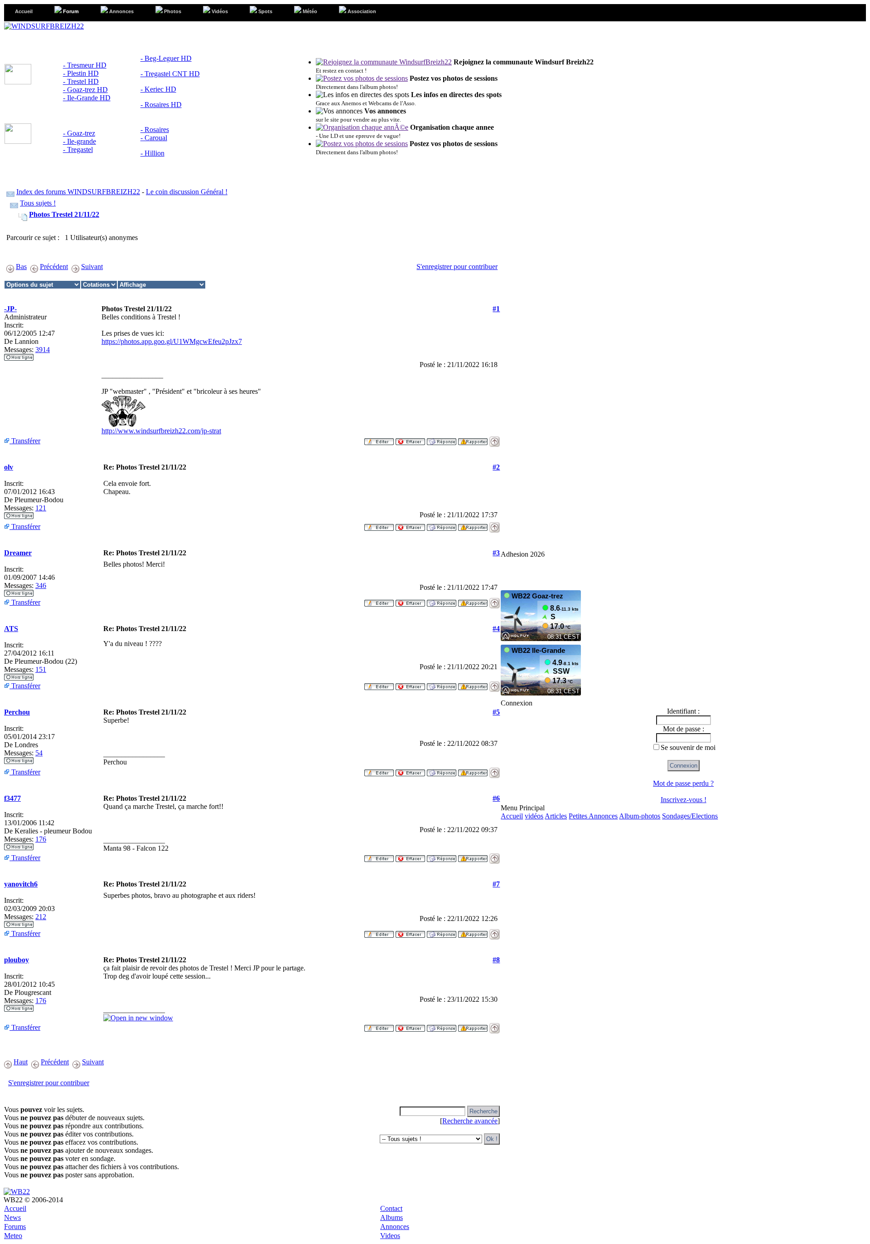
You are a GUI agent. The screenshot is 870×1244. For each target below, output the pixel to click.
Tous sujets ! (38, 203)
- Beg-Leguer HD (166, 58)
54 (39, 753)
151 (40, 669)
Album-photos (639, 816)
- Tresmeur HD (84, 65)
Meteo (13, 1235)
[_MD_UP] (494, 439)
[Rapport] (473, 439)
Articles (556, 816)
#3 (496, 553)
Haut (21, 1062)
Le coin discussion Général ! (186, 192)
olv (8, 467)
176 (40, 839)
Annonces (394, 1226)
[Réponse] (441, 439)
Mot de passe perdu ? (683, 783)
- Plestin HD (81, 73)
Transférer (25, 441)
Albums (391, 1217)
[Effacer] (410, 439)
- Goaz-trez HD (85, 89)
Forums (15, 1226)
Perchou (17, 712)
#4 (496, 628)
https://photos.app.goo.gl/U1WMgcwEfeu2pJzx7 (172, 341)
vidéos (534, 816)
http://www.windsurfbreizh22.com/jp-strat (161, 431)
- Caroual (153, 138)
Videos (390, 1235)
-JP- (10, 309)
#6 (496, 798)
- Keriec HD (158, 89)
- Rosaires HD (161, 104)
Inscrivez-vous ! (683, 799)
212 (40, 917)
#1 (496, 309)
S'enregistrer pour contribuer (457, 266)
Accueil (512, 816)
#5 (496, 712)
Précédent (54, 266)
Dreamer (18, 553)
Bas (21, 266)
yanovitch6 (21, 884)
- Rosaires (154, 129)
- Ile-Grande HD (87, 98)
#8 (496, 960)
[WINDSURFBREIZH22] (44, 26)
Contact (391, 1208)
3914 (42, 349)
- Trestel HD (81, 81)
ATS (11, 628)
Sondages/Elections (690, 816)
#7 (496, 884)
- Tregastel (78, 149)
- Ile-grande (79, 141)
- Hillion (152, 153)
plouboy (16, 960)
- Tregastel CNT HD (170, 74)
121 (40, 508)
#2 (496, 467)
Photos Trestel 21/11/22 (64, 214)
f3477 (12, 798)
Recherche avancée (470, 1121)
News (12, 1217)
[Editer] (379, 439)
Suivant (92, 266)
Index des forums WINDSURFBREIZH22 (78, 192)
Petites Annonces (593, 816)
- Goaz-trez (79, 133)
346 (40, 585)
